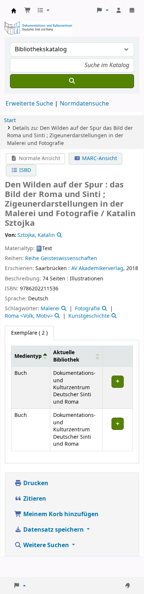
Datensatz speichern (53, 529)
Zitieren (34, 498)
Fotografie (87, 308)
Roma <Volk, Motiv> (29, 316)
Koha (13, 10)
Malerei (50, 308)
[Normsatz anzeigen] (58, 235)
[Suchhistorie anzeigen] (132, 11)
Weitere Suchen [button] (46, 545)
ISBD (24, 170)
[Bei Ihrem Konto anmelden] (118, 11)
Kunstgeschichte (89, 316)
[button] (27, 11)
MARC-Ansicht (98, 158)
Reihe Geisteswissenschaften (61, 258)
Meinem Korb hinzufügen (60, 514)
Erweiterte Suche (29, 103)
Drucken (35, 483)
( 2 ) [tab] (29, 333)
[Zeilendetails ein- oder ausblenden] (117, 388)
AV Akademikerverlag (97, 268)
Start (10, 120)
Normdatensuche (84, 103)
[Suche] (72, 81)
